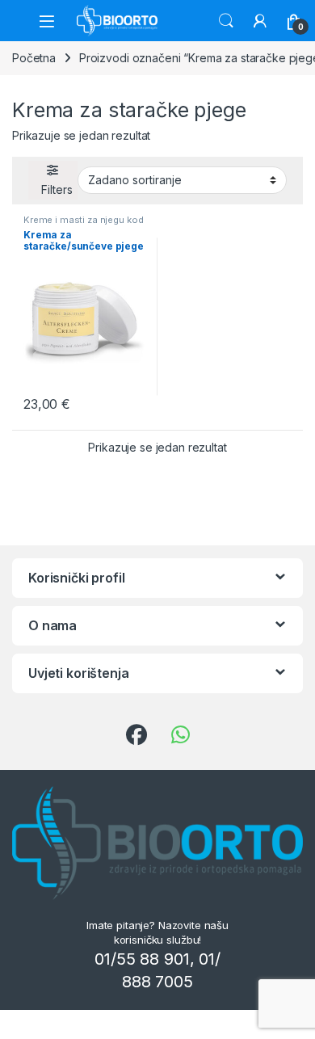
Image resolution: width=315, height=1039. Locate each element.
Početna (34, 58)
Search (226, 21)
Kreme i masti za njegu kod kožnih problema (83, 224)
